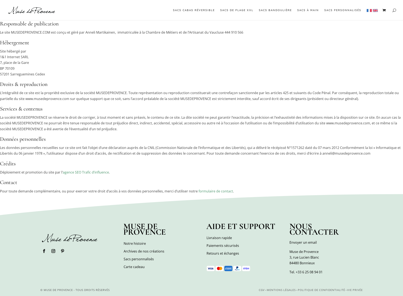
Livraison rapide (219, 237)
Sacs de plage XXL (236, 10)
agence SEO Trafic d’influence (86, 172)
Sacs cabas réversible (194, 10)
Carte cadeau (134, 266)
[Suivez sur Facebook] (44, 251)
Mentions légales (281, 290)
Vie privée (355, 290)
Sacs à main (308, 10)
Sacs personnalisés (342, 10)
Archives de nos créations (144, 251)
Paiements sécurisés (223, 245)
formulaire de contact (216, 191)
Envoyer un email (303, 242)
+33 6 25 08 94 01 (309, 272)
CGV (262, 290)
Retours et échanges (223, 253)
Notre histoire (135, 243)
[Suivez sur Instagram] (53, 251)
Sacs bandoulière (275, 10)
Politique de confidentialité (321, 290)
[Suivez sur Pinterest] (62, 251)
